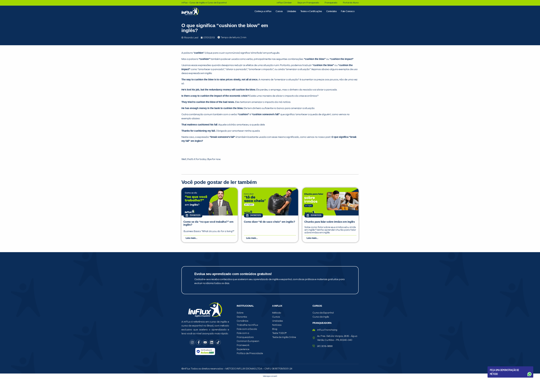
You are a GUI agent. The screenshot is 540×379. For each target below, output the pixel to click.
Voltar (496, 367)
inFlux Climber (284, 3)
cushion (198, 52)
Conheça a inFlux (263, 11)
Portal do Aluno (351, 3)
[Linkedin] (211, 342)
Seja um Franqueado (308, 3)
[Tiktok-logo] (218, 342)
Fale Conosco (347, 11)
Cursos (279, 11)
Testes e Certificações (311, 11)
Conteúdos (331, 11)
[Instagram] (192, 342)
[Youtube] (205, 342)
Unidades (291, 11)
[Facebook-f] (198, 342)
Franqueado (331, 3)
